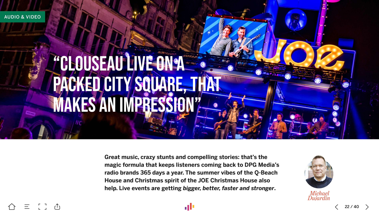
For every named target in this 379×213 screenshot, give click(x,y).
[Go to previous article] (336, 206)
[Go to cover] (12, 206)
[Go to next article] (367, 206)
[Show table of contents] (27, 206)
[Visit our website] (189, 206)
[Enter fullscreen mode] (42, 206)
